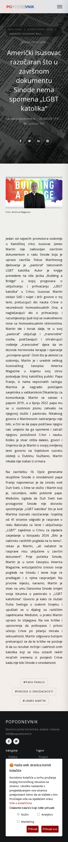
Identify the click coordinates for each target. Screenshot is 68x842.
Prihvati (32, 829)
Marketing (27, 821)
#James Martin (34, 701)
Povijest (43, 757)
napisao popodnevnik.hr (21, 118)
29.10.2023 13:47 (49, 118)
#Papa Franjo (34, 682)
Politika (12, 757)
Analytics (47, 814)
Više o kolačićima (20, 803)
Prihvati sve (50, 829)
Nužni (25, 814)
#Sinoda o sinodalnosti (34, 691)
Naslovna (15, 29)
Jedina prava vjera (40, 29)
